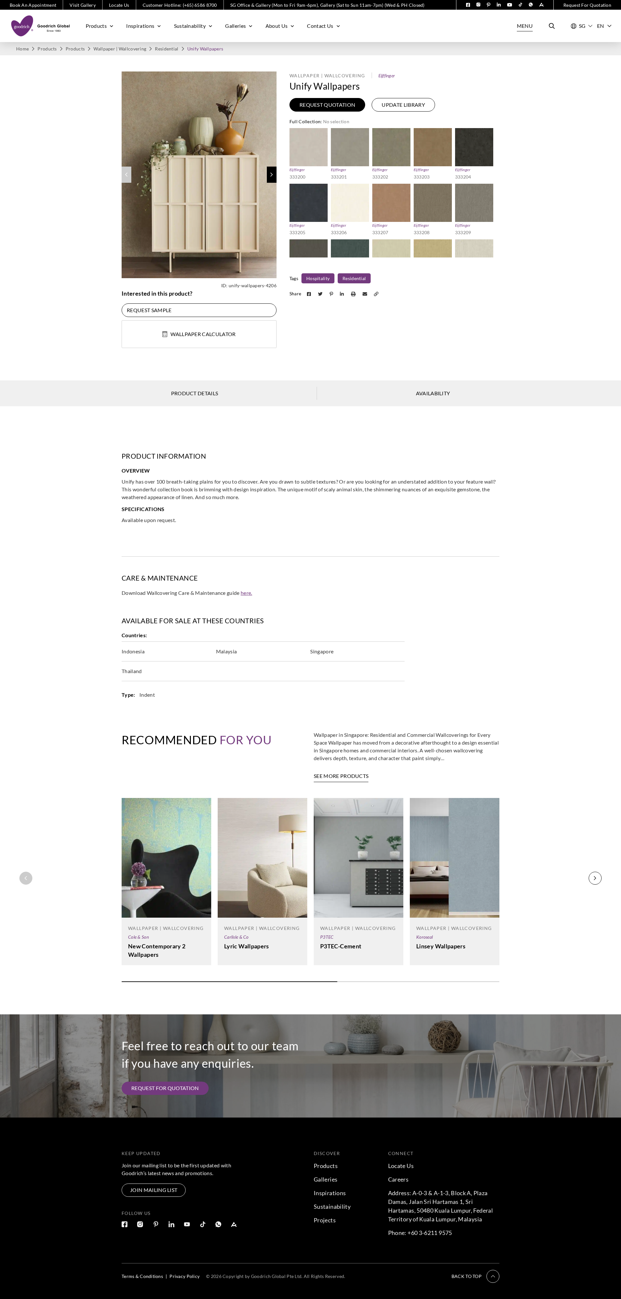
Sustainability (190, 26)
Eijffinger (386, 75)
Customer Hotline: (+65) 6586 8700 (180, 5)
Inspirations (140, 26)
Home (22, 48)
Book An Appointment (33, 5)
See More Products (341, 776)
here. (246, 593)
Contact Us (320, 26)
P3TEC (326, 937)
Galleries (235, 26)
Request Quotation (327, 105)
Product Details (194, 393)
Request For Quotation (587, 5)
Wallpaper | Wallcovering (119, 48)
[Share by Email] (365, 293)
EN (600, 26)
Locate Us (119, 5)
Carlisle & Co (236, 937)
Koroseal (424, 937)
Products (96, 26)
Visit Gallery (83, 5)
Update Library (403, 105)
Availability (433, 393)
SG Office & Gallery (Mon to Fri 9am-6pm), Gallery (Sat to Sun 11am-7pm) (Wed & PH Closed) (327, 5)
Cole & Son (138, 937)
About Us (277, 26)
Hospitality (318, 278)
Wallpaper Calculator (202, 334)
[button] (272, 175)
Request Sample (149, 310)
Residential (166, 48)
